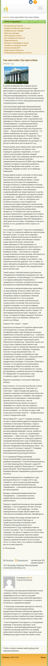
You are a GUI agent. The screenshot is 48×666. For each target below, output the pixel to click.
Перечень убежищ (11, 33)
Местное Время (31, 565)
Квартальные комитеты (13, 50)
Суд (23, 568)
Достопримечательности (14, 38)
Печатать (10, 560)
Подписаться (22, 560)
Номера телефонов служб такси (17, 28)
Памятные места (11, 40)
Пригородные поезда (13, 36)
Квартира (20, 565)
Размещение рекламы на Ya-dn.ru (18, 53)
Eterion (7, 657)
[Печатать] (4, 560)
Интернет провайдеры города (16, 43)
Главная (6, 17)
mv (13, 64)
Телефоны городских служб (15, 45)
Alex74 (29, 578)
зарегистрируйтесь (11, 651)
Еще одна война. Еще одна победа (20, 60)
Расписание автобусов (13, 26)
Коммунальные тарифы (14, 31)
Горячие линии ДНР (12, 48)
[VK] (31, 2)
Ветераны (12, 565)
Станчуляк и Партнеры (12, 568)
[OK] (35, 2)
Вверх (43, 657)
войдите (32, 648)
